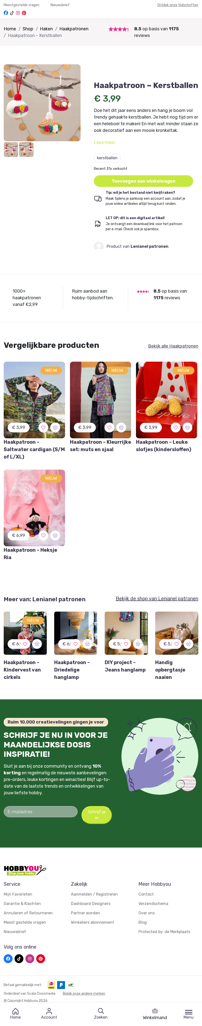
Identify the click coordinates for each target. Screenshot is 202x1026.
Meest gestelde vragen (25, 922)
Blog (142, 922)
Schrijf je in (96, 815)
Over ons (146, 913)
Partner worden (85, 913)
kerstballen (107, 158)
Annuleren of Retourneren (28, 913)
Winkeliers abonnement (92, 922)
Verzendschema (153, 903)
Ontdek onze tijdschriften (177, 5)
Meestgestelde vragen (22, 5)
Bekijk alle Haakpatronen (173, 346)
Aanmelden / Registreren (94, 894)
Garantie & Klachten (22, 903)
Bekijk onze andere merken (84, 993)
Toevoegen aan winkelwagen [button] (143, 181)
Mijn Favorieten (18, 894)
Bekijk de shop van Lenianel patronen (157, 598)
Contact (146, 894)
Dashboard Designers (90, 903)
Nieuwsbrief (59, 5)
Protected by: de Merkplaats (164, 931)
